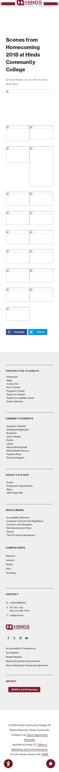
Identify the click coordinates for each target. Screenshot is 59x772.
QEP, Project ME (15, 493)
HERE (45, 754)
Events (10, 440)
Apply (9, 380)
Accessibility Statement (18, 517)
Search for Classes (16, 394)
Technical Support (15, 457)
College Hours (16, 615)
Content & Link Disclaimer (19, 524)
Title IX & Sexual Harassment (21, 535)
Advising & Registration (18, 429)
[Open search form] (43, 17)
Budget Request (14, 657)
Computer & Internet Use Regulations (25, 521)
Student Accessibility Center (20, 398)
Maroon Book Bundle (17, 447)
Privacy (10, 531)
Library (10, 443)
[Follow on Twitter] (14, 638)
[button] (49, 17)
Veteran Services (15, 401)
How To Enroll (13, 387)
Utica (8, 568)
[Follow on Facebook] (8, 638)
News (15, 84)
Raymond (10, 556)
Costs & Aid (12, 384)
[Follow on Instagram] (20, 638)
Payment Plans (14, 454)
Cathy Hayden (16, 79)
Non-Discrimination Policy (19, 528)
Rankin (9, 564)
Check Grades (14, 436)
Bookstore (12, 433)
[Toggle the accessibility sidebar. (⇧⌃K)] (8, 763)
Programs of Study (16, 391)
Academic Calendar (16, 426)
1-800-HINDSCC (18, 602)
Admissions (12, 377)
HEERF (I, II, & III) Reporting (24, 689)
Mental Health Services (18, 450)
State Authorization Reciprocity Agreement (27, 665)
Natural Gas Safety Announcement (23, 661)
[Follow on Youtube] (26, 638)
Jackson (10, 560)
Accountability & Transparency (21, 648)
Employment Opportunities (20, 486)
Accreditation (12, 652)
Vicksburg (11, 573)
